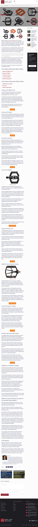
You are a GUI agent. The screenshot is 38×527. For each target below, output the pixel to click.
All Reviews (2, 506)
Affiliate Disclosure (4, 510)
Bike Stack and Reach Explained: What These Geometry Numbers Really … (32, 507)
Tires (14, 510)
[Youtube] (29, 520)
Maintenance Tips (3, 504)
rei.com (14, 184)
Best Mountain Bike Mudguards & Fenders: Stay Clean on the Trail (18, 473)
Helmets (14, 504)
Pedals (14, 507)
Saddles (14, 509)
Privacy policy (3, 509)
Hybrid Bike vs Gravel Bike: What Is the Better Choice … (32, 512)
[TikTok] (33, 520)
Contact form (3, 507)
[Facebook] (32, 520)
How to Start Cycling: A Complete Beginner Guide (34, 35)
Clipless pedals (15, 370)
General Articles (3, 503)
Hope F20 (4, 85)
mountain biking (12, 40)
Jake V (3, 22)
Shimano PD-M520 (6, 73)
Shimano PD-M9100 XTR (7, 71)
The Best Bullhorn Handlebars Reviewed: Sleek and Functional (6, 473)
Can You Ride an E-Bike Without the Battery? (34, 31)
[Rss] (36, 520)
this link (3, 345)
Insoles (14, 506)
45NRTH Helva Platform (7, 83)
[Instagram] (35, 520)
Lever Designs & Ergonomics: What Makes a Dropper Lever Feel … (32, 504)
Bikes (14, 503)
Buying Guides (3, 14)
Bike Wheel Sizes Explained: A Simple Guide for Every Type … (32, 515)
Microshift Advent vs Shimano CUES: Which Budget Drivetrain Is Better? (34, 44)
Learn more (7, 56)
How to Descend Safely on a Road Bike (32, 510)
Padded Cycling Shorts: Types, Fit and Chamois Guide (34, 39)
